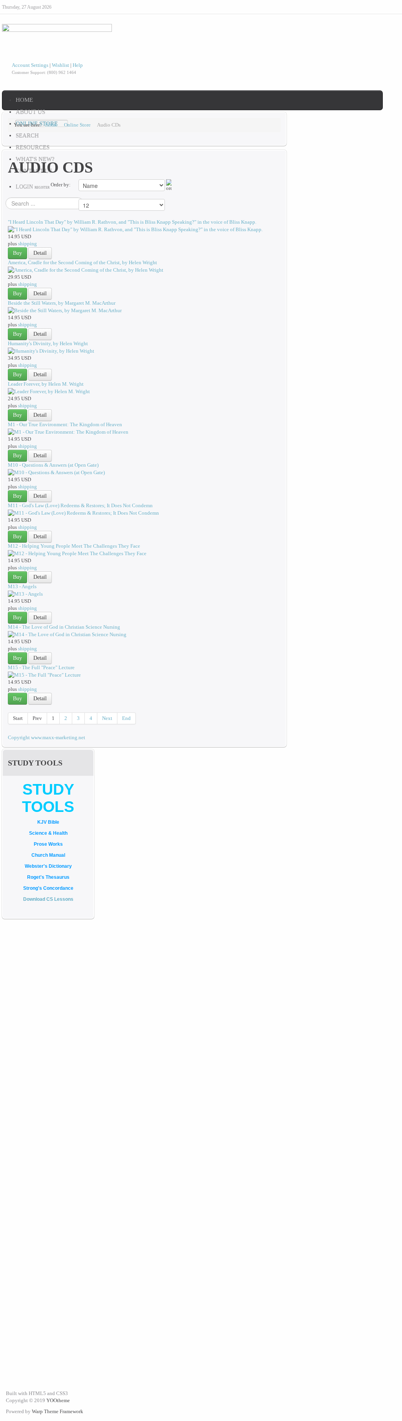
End (126, 718)
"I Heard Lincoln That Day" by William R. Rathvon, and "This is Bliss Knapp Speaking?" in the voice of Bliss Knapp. (132, 222)
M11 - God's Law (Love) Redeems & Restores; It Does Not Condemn (80, 505)
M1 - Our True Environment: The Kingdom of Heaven (65, 424)
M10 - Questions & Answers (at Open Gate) (53, 465)
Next (107, 718)
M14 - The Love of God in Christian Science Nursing (64, 627)
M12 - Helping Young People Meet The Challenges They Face (74, 546)
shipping (27, 244)
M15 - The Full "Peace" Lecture (41, 667)
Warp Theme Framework (57, 1411)
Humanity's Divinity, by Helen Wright (48, 343)
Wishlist (60, 65)
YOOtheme (58, 1400)
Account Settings (30, 65)
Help (78, 65)
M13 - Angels (22, 586)
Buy (17, 253)
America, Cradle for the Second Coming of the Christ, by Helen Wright (82, 262)
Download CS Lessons (48, 899)
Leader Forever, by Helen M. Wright (46, 384)
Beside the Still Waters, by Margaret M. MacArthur (61, 303)
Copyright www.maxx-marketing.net (46, 737)
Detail (40, 253)
